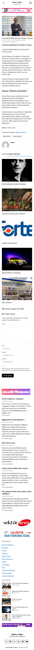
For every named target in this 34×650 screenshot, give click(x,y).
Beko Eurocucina (8, 443)
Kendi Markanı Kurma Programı (14, 184)
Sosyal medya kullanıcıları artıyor (15, 468)
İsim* (3, 345)
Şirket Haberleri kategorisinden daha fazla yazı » (19, 156)
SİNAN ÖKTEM (6, 136)
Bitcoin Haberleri (8, 545)
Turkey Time (17, 2)
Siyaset (4, 562)
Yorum (3, 324)
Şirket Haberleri (21, 132)
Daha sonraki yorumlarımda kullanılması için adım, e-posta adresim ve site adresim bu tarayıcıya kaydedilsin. (16, 369)
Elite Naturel (7, 302)
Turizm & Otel (7, 573)
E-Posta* (4, 352)
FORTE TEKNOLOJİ (9, 243)
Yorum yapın (6, 415)
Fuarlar (4, 550)
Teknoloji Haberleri (8, 570)
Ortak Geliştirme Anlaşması (12, 399)
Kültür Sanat (6, 556)
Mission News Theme (11, 647)
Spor (3, 567)
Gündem (5, 553)
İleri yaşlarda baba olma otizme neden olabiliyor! (16, 492)
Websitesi (4, 358)
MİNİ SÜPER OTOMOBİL (11, 273)
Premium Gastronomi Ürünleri (13, 213)
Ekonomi (5, 548)
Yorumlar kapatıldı (8, 438)
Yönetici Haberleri (8, 576)
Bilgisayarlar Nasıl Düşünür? (13, 420)
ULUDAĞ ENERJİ (17, 136)
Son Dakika (5, 565)
